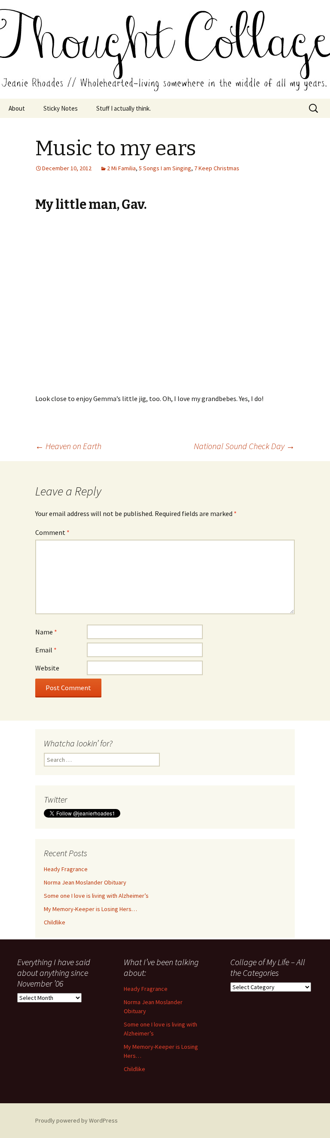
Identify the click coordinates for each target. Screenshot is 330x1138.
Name (46, 632)
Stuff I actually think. (123, 108)
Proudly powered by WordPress (76, 1120)
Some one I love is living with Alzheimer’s (96, 896)
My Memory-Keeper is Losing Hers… (90, 909)
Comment (52, 532)
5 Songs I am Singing (165, 168)
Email (46, 650)
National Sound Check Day (244, 446)
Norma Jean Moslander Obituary (85, 882)
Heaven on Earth (68, 446)
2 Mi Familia (121, 168)
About (17, 108)
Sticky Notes (60, 108)
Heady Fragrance (66, 869)
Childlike (54, 922)
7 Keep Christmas (216, 168)
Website (47, 668)
